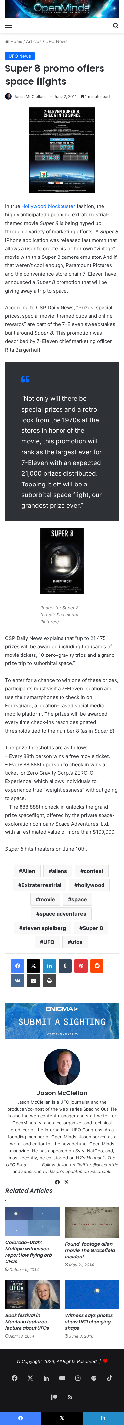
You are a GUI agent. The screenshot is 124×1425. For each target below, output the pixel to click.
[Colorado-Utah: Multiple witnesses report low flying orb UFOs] (32, 1221)
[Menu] (8, 25)
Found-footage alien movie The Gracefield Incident (90, 1250)
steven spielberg (44, 928)
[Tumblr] (65, 966)
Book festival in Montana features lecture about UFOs (27, 1321)
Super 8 (93, 928)
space (79, 899)
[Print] (49, 980)
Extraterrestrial (41, 885)
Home (15, 41)
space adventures (63, 913)
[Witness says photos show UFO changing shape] (92, 1294)
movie (47, 899)
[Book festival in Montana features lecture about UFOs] (32, 1294)
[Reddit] (96, 966)
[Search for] (115, 25)
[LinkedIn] (49, 966)
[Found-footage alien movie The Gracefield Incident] (92, 1222)
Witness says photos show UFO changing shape (89, 1321)
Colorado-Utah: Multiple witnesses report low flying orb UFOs (28, 1252)
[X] (33, 966)
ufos (77, 942)
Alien (28, 871)
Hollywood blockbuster (48, 206)
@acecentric (105, 1164)
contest (93, 871)
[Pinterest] (81, 966)
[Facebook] (17, 966)
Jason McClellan (29, 96)
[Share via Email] (33, 980)
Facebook (100, 1171)
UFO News (56, 41)
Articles (34, 41)
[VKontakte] (17, 980)
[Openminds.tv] (62, 9)
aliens (59, 871)
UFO (49, 942)
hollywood (91, 885)
